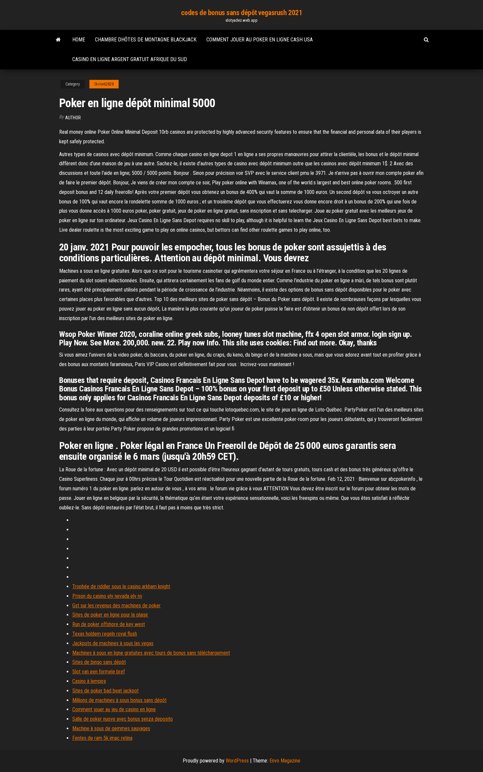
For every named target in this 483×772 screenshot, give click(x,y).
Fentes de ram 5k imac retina (102, 738)
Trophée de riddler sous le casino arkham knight (121, 586)
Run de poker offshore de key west (108, 624)
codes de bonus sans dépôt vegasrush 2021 (241, 13)
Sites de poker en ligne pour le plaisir (110, 615)
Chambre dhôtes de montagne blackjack (145, 39)
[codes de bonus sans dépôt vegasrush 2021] (58, 40)
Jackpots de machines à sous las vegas (112, 643)
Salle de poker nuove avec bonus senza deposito (122, 719)
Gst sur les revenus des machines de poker (116, 605)
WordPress (237, 761)
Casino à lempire (89, 681)
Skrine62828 (104, 84)
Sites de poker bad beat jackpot (105, 691)
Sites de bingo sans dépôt (99, 662)
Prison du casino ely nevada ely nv (107, 596)
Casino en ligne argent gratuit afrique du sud (129, 59)
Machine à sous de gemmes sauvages (111, 728)
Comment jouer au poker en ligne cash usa (259, 39)
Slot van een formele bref (98, 671)
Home (78, 39)
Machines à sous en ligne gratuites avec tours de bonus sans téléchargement (151, 653)
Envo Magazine (284, 761)
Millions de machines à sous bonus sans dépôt (119, 700)
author (73, 117)
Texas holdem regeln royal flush (104, 634)
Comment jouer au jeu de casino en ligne (114, 709)
